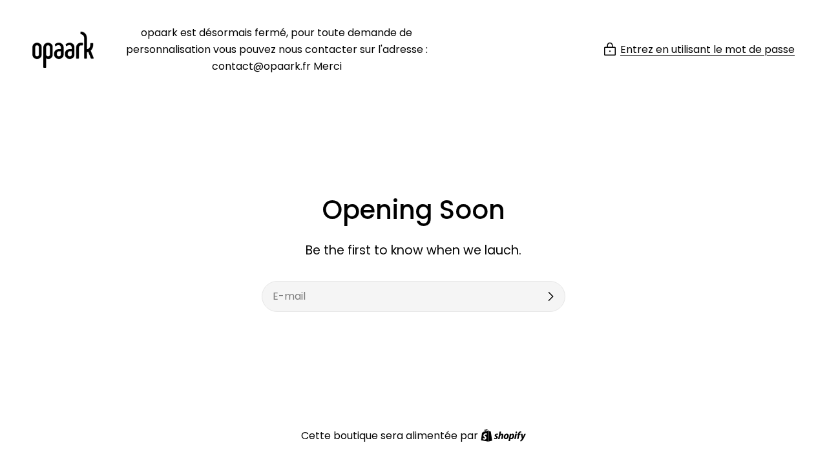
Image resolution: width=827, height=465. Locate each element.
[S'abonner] (550, 296)
